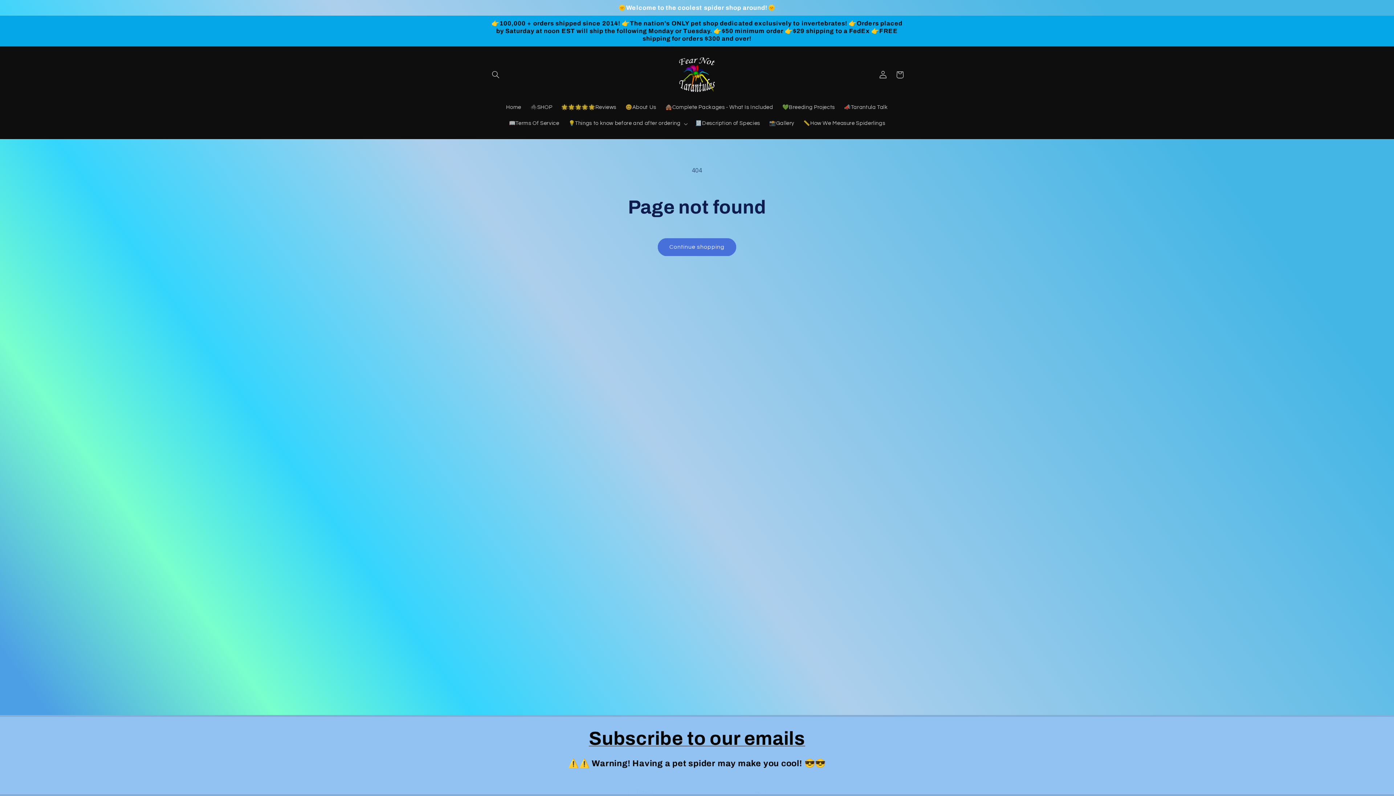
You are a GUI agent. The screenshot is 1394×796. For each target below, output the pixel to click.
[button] (496, 74)
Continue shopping (697, 247)
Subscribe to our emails (697, 738)
